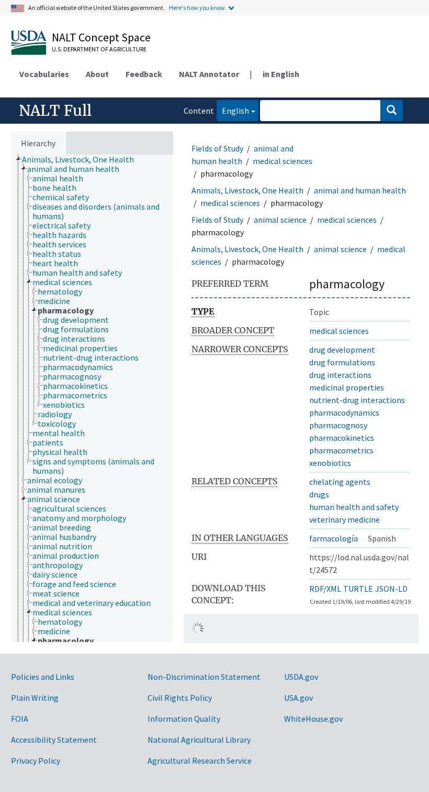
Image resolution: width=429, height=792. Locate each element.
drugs (319, 494)
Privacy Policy (35, 760)
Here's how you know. (198, 8)
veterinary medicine (344, 519)
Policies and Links (42, 676)
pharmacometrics (341, 450)
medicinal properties (346, 387)
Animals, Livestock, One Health (247, 190)
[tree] (92, 398)
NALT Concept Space (101, 37)
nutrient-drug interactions (357, 400)
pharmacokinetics (341, 437)
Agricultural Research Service (200, 760)
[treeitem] (82, 159)
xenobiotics (330, 463)
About (97, 74)
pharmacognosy (338, 425)
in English (281, 74)
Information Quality (184, 718)
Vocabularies (44, 74)
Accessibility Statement (54, 739)
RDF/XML (325, 588)
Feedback (144, 74)
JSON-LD (391, 588)
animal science (280, 219)
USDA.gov (301, 676)
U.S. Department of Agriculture (99, 49)
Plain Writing (35, 697)
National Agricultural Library (199, 739)
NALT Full (55, 110)
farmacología (333, 538)
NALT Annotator (209, 74)
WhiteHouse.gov (313, 718)
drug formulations (342, 362)
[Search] (391, 110)
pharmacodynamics (344, 412)
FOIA (19, 718)
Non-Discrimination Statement (204, 676)
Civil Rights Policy (180, 697)
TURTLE (358, 588)
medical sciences (282, 161)
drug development (342, 349)
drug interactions (340, 375)
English (233, 110)
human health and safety (354, 507)
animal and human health (360, 190)
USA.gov (298, 697)
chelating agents (339, 481)
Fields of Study (217, 148)
